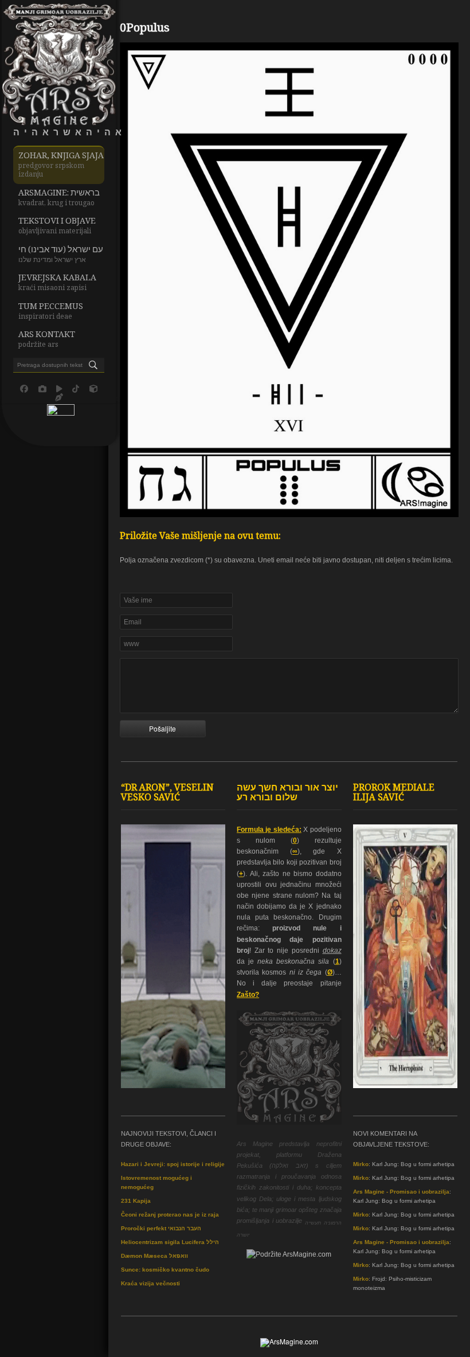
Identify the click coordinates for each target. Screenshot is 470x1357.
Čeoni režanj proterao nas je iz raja (170, 1214)
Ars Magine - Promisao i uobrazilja (401, 1191)
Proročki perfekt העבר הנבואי (161, 1228)
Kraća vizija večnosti (150, 1283)
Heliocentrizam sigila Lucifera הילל (170, 1242)
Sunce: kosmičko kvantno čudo (165, 1269)
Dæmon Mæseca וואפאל (154, 1256)
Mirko (361, 1164)
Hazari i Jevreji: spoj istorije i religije (173, 1164)
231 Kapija (136, 1201)
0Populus (145, 29)
